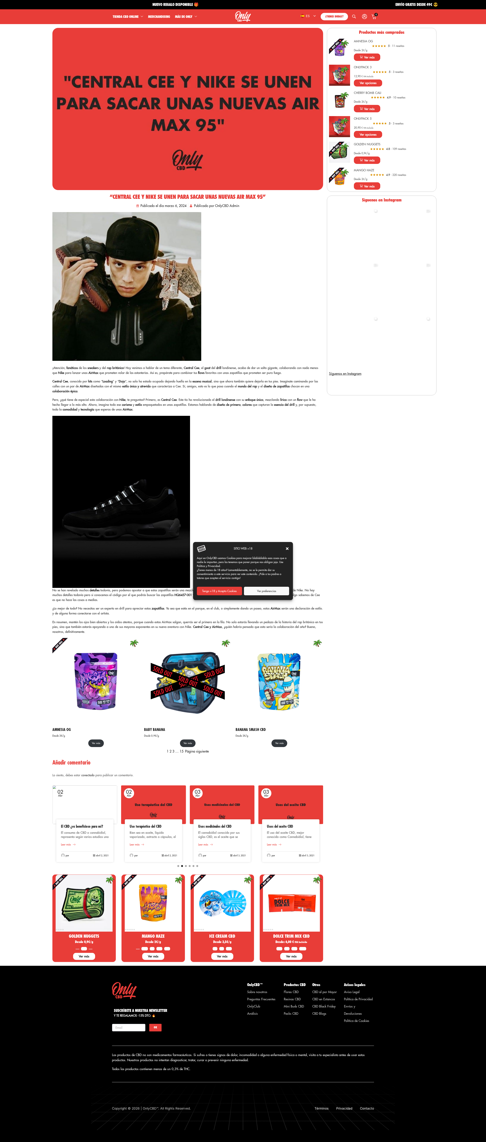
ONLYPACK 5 (363, 118)
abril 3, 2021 (170, 855)
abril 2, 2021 (102, 855)
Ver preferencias (266, 591)
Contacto (367, 1108)
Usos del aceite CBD (211, 826)
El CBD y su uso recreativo (284, 826)
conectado (88, 775)
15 (181, 751)
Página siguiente (197, 751)
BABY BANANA (154, 729)
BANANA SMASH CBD (251, 729)
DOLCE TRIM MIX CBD (291, 936)
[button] (287, 549)
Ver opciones (368, 83)
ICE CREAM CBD (222, 936)
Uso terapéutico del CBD (77, 826)
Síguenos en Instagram (345, 373)
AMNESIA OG (61, 729)
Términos (322, 1108)
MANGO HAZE (153, 936)
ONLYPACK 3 (363, 67)
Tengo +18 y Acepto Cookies (219, 591)
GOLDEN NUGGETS (84, 936)
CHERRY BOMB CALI (367, 93)
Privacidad (344, 1108)
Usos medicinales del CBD (146, 826)
